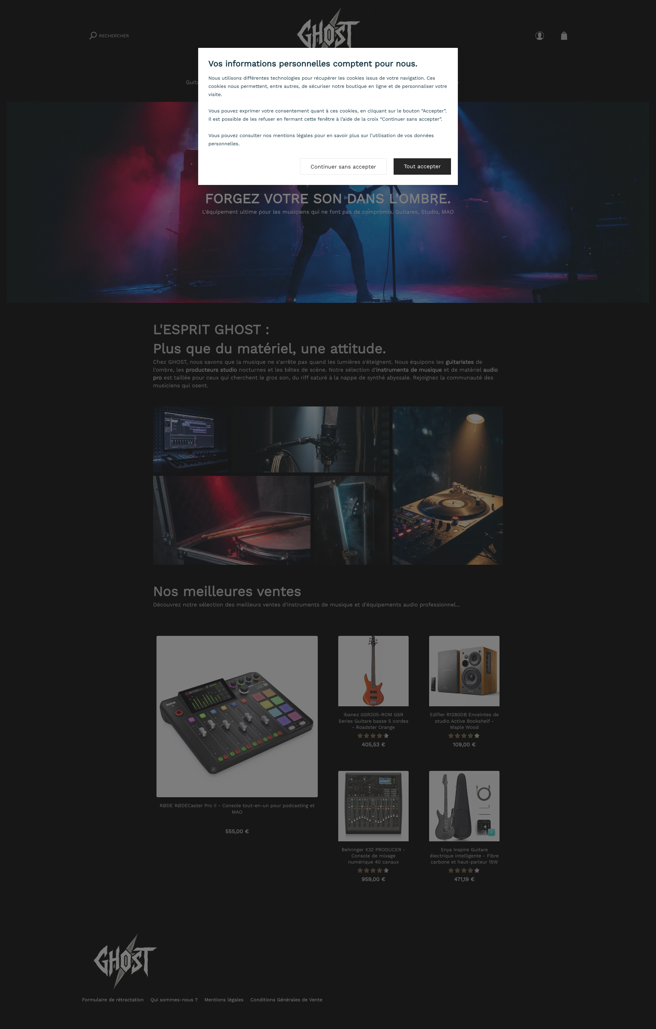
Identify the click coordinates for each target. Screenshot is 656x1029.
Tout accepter (422, 166)
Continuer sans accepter (343, 166)
